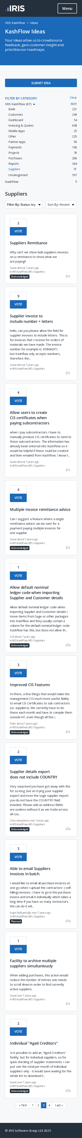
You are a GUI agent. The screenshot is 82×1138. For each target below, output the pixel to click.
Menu (67, 8)
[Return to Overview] (15, 8)
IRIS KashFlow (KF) (22, 271)
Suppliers (39, 271)
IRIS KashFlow (15, 23)
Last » (59, 1105)
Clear (73, 97)
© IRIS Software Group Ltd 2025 (28, 1130)
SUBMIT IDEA (40, 83)
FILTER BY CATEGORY (21, 98)
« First (23, 1105)
